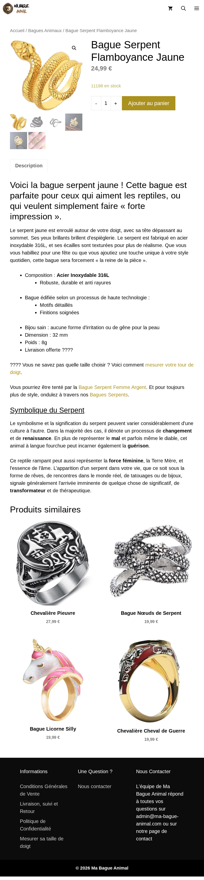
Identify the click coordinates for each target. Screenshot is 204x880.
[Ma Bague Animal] (16, 8)
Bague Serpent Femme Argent (112, 387)
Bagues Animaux (45, 30)
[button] (183, 8)
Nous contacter (94, 786)
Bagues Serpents (109, 394)
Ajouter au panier (148, 103)
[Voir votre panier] (170, 8)
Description (29, 165)
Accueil (17, 30)
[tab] (29, 165)
